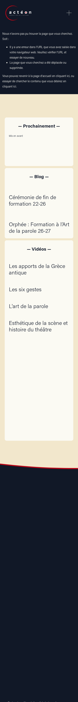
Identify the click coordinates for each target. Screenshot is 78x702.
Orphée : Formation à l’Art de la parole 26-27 (39, 227)
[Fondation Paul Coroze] (49, 568)
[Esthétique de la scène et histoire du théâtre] (39, 315)
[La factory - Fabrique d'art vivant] (29, 568)
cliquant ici (63, 76)
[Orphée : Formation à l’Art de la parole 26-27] (39, 213)
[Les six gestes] (25, 281)
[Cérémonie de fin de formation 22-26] (39, 186)
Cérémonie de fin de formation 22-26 (32, 200)
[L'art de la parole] (28, 298)
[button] (63, 135)
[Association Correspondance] (10, 568)
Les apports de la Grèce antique (37, 269)
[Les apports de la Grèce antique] (39, 258)
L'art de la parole (28, 306)
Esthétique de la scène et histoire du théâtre (38, 326)
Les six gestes (25, 289)
